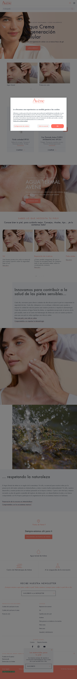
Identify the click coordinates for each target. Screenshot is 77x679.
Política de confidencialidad (20, 121)
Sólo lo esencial (43, 126)
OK (57, 126)
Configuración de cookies (21, 126)
